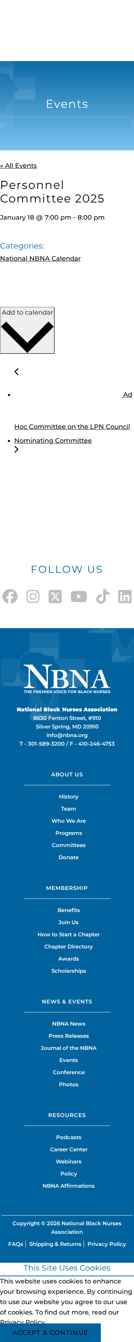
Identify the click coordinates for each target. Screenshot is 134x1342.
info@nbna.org (67, 735)
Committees (69, 845)
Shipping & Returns (55, 1244)
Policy (68, 1173)
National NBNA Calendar (40, 258)
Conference (69, 1072)
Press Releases (69, 1035)
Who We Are (68, 820)
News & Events (67, 1001)
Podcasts (68, 1137)
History (69, 796)
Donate (69, 857)
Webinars (68, 1161)
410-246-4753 (96, 743)
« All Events (18, 166)
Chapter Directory (68, 946)
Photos (69, 1084)
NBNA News (68, 1023)
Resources (67, 1115)
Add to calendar (27, 312)
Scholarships (68, 970)
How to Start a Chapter (69, 934)
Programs (68, 833)
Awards (68, 958)
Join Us (69, 922)
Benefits (69, 910)
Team (68, 808)
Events (68, 1060)
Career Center (69, 1149)
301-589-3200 (46, 743)
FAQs (15, 1244)
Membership (67, 888)
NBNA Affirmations (69, 1185)
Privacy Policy (107, 1244)
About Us (67, 774)
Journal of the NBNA (68, 1048)
